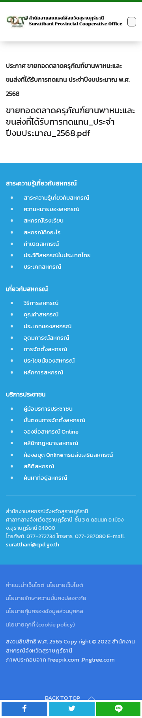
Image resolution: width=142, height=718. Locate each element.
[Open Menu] (131, 21)
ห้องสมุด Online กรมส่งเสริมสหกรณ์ (68, 454)
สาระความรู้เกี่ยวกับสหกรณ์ (56, 197)
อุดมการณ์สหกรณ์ (46, 337)
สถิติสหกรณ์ (39, 466)
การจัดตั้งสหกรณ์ (45, 348)
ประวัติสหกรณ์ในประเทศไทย (57, 255)
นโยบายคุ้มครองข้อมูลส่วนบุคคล (44, 610)
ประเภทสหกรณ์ (42, 266)
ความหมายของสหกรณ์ (51, 208)
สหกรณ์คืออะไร (42, 232)
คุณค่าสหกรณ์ (41, 314)
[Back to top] (91, 698)
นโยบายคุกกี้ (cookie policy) (40, 624)
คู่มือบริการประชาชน (48, 408)
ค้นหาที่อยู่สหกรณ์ (45, 477)
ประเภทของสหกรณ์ (47, 326)
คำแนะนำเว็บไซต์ (25, 584)
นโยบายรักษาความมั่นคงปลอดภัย (46, 597)
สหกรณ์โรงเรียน (44, 220)
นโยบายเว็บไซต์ (65, 584)
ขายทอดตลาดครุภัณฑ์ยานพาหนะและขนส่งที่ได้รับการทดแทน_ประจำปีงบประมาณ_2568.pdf (70, 122)
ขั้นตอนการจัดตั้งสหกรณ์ (54, 419)
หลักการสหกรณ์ (43, 372)
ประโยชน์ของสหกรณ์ (49, 360)
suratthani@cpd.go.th (32, 544)
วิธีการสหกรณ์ (41, 302)
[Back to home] (64, 21)
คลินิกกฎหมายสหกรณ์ (51, 442)
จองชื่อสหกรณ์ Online (51, 431)
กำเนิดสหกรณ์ (41, 243)
